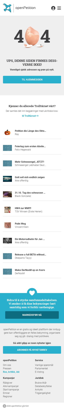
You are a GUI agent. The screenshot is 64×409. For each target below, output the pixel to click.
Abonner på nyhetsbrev (32, 349)
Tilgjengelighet (42, 393)
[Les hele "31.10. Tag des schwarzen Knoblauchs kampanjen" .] (7, 195)
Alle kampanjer (11, 386)
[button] (53, 8)
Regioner (7, 396)
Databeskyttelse (43, 386)
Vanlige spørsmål (44, 365)
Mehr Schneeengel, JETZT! (29, 161)
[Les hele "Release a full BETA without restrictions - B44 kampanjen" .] (7, 257)
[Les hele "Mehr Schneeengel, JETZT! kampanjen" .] (7, 164)
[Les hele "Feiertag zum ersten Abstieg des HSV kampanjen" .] (7, 149)
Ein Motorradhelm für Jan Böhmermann (36, 239)
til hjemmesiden (32, 79)
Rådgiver (7, 382)
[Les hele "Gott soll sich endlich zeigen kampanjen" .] (7, 180)
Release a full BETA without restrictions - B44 (39, 254)
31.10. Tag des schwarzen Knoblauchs (35, 192)
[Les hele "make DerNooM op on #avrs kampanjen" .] (7, 272)
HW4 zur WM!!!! (23, 208)
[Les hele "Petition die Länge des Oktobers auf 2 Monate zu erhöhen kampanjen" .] (7, 133)
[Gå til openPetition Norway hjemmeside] (19, 8)
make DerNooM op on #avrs (30, 270)
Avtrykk (39, 389)
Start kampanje (11, 389)
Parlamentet (41, 368)
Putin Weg (20, 223)
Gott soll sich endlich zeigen (30, 177)
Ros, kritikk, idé (11, 371)
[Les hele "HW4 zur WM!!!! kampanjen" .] (7, 211)
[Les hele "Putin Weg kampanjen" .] (7, 226)
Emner (6, 393)
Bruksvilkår (41, 382)
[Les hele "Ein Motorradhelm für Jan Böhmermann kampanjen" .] (7, 242)
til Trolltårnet (29, 115)
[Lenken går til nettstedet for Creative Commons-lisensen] (5, 405)
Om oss (7, 365)
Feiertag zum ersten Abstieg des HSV (35, 146)
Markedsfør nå (32, 315)
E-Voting (39, 371)
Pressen (7, 368)
